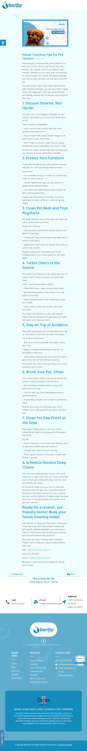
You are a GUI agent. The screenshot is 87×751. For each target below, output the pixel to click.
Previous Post (17, 574)
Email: (43, 600)
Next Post (71, 574)
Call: (13, 600)
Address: (72, 596)
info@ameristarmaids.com (39, 558)
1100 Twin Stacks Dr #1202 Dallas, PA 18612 (75, 603)
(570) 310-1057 (18, 603)
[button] (3, 43)
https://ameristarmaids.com (39, 550)
